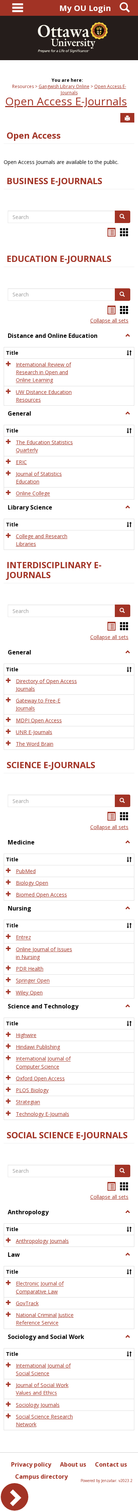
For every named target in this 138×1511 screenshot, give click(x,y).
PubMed (26, 871)
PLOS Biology (32, 1090)
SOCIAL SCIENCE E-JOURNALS (67, 1135)
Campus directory (41, 1476)
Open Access (34, 135)
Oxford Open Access (40, 1078)
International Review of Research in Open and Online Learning (43, 372)
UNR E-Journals (34, 732)
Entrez (23, 937)
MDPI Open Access (39, 720)
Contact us (111, 1464)
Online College (33, 493)
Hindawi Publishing (38, 1046)
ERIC (21, 462)
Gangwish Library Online (64, 86)
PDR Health (29, 968)
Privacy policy (31, 1464)
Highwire (26, 1035)
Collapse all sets (109, 320)
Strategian (28, 1102)
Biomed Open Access (41, 894)
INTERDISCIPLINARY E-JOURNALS (54, 570)
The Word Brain (34, 743)
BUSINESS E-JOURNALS (54, 181)
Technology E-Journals (42, 1113)
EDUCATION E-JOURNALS (59, 258)
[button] (127, 335)
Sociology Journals (38, 1404)
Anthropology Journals (42, 1240)
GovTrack (27, 1303)
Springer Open (33, 980)
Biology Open (32, 882)
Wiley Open (29, 992)
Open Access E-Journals (66, 101)
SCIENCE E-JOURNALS (51, 765)
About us (73, 1464)
